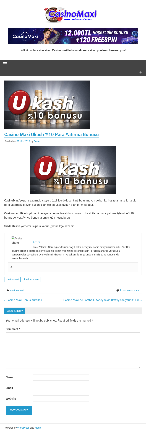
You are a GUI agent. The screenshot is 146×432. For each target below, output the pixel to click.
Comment (13, 329)
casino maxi (17, 290)
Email (9, 388)
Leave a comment (130, 290)
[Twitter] (11, 267)
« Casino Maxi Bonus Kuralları (23, 300)
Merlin (38, 427)
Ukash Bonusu (31, 279)
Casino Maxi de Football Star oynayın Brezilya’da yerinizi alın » (102, 300)
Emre (37, 141)
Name (9, 377)
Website (11, 398)
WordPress (23, 427)
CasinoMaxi (12, 279)
